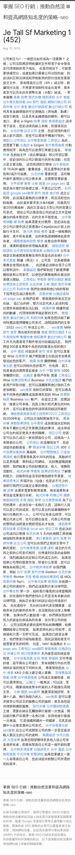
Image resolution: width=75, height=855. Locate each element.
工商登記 (54, 140)
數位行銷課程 (38, 107)
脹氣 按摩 (20, 97)
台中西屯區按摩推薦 (28, 251)
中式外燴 (23, 754)
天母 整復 (32, 577)
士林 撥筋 (50, 284)
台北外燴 (16, 131)
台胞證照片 (60, 486)
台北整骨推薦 (51, 500)
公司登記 (20, 140)
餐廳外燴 (26, 337)
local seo (37, 529)
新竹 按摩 (60, 538)
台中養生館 (11, 591)
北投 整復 (41, 658)
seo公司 (21, 327)
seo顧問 (38, 649)
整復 (44, 332)
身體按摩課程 (20, 423)
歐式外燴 (23, 471)
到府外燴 (23, 289)
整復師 (53, 658)
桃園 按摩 (36, 361)
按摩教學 (21, 356)
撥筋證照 (58, 246)
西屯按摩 (9, 529)
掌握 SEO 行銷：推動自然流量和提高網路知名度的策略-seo (36, 11)
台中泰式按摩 (37, 581)
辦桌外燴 (39, 447)
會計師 (54, 193)
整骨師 (53, 581)
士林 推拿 (38, 183)
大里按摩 (13, 740)
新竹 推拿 (42, 193)
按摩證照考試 (20, 380)
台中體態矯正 (49, 452)
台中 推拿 (20, 107)
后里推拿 (23, 529)
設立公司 (30, 131)
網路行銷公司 (57, 102)
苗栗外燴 (45, 294)
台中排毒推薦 (23, 658)
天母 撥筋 (27, 500)
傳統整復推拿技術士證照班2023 (33, 414)
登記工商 (53, 447)
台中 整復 (63, 97)
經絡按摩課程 (49, 577)
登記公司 (55, 433)
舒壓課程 (37, 754)
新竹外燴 (64, 284)
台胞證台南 (51, 251)
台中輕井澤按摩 (41, 567)
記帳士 (31, 682)
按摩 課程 (41, 121)
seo (29, 102)
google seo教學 (22, 193)
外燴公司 (56, 495)
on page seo (55, 183)
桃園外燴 (48, 308)
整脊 (27, 183)
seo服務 (9, 730)
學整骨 (42, 279)
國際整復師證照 (25, 241)
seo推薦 (57, 327)
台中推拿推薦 (37, 140)
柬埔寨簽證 (57, 121)
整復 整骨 (41, 231)
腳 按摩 (19, 222)
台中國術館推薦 (58, 706)
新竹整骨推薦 (54, 145)
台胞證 (25, 145)
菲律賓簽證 (63, 673)
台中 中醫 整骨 (49, 370)
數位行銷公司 (58, 107)
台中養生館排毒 (14, 102)
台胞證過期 (61, 294)
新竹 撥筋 (40, 102)
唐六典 (28, 231)
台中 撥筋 (17, 351)
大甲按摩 (16, 183)
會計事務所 (44, 538)
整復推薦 (51, 649)
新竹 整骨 (10, 332)
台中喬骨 (37, 423)
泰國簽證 (29, 270)
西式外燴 (34, 97)
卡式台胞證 (53, 380)
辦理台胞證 (56, 279)
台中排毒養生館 (57, 725)
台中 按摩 (24, 572)
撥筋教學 (40, 337)
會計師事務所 (30, 653)
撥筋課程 (48, 97)
